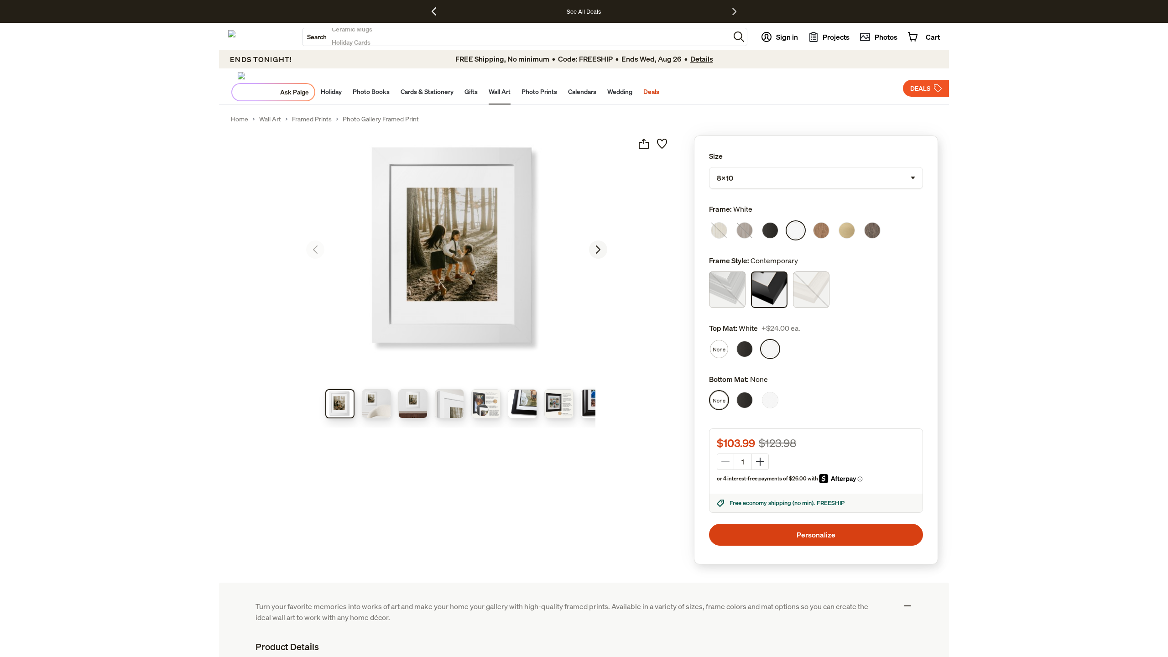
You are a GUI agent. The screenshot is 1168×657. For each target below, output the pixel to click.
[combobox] (516, 37)
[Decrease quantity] (725, 462)
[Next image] (598, 249)
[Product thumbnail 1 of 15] (340, 403)
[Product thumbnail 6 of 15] (522, 403)
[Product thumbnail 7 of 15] (559, 403)
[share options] (644, 144)
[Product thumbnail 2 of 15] (376, 403)
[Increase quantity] (760, 462)
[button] (739, 37)
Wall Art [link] (270, 119)
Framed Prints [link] (312, 119)
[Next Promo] (734, 11)
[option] (719, 230)
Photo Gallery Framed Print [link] (381, 119)
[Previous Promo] (437, 11)
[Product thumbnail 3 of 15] (413, 403)
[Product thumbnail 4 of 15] (449, 403)
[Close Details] (907, 606)
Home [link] (239, 119)
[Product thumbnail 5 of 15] (486, 403)
